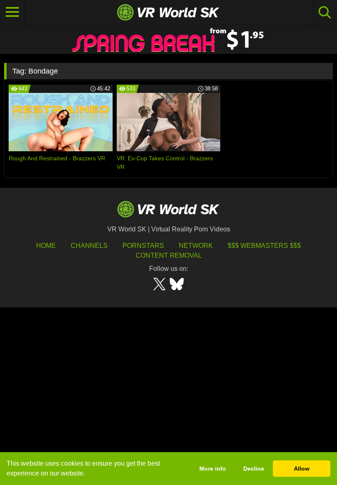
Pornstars (143, 245)
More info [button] (212, 468)
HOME (46, 245)
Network (196, 245)
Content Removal (169, 255)
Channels (89, 245)
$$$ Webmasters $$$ (264, 245)
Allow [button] (301, 468)
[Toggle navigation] (12, 12)
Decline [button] (253, 468)
